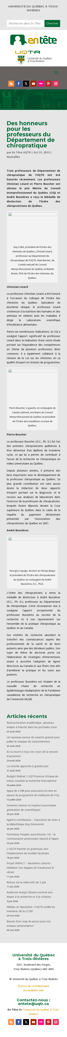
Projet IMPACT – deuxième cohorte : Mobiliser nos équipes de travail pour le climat (30, 867)
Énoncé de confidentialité (33, 986)
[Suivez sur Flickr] (41, 84)
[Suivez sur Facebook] (19, 84)
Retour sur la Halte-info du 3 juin (26, 882)
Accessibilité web (33, 990)
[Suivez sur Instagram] (56, 84)
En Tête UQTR (21, 152)
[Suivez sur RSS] (11, 84)
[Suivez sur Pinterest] (48, 84)
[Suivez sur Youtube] (33, 84)
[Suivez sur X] (26, 84)
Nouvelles (13, 157)
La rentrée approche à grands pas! (27, 766)
